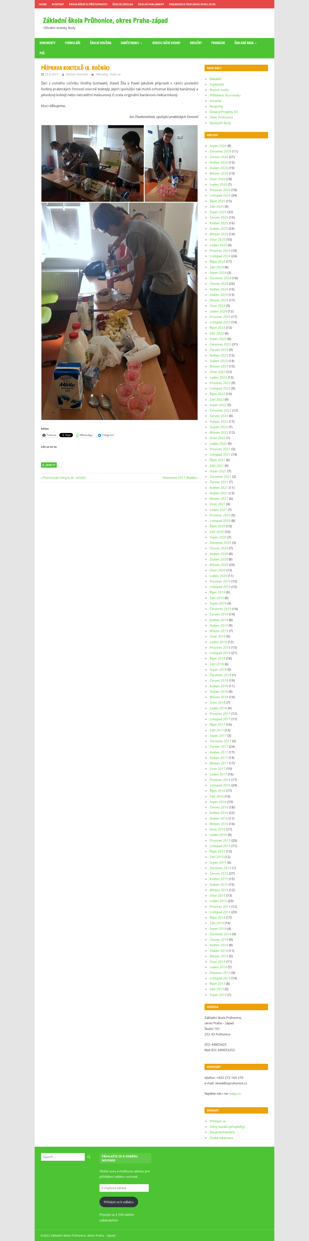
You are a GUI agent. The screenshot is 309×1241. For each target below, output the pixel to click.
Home (43, 4)
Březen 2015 (219, 890)
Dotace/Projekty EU (224, 112)
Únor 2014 (218, 961)
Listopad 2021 (220, 454)
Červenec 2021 (220, 476)
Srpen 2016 (218, 802)
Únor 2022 (218, 438)
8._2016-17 (48, 465)
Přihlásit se (218, 1121)
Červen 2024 (219, 283)
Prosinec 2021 (220, 449)
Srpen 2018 (218, 669)
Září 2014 (217, 923)
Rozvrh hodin (219, 90)
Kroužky (196, 43)
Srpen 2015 (218, 862)
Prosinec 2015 (220, 840)
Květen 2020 (219, 554)
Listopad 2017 (220, 719)
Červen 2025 (219, 217)
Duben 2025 (219, 228)
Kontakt (58, 4)
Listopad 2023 (220, 322)
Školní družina (100, 43)
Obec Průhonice (221, 117)
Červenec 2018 (220, 675)
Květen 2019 (219, 620)
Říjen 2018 (217, 658)
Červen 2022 (219, 416)
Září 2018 (217, 664)
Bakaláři (216, 79)
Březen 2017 (219, 763)
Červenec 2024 (220, 278)
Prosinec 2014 (220, 906)
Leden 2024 (218, 311)
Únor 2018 (218, 702)
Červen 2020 (219, 548)
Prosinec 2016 (220, 780)
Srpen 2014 (218, 928)
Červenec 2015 (220, 868)
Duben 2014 (219, 950)
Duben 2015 (219, 884)
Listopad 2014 (220, 912)
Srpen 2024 (218, 272)
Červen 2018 (219, 680)
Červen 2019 (219, 614)
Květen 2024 (219, 289)
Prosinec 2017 (220, 713)
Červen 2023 (219, 350)
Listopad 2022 (220, 388)
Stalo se (115, 74)
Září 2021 (217, 465)
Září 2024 (217, 267)
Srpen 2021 (218, 471)
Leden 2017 (218, 774)
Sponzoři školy (220, 123)
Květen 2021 (219, 487)
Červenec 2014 (220, 934)
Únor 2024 (218, 305)
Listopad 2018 (220, 653)
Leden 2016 (218, 835)
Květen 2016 (219, 813)
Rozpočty (216, 106)
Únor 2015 (218, 895)
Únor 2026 (218, 179)
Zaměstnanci (130, 43)
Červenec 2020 (220, 542)
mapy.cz (234, 1093)
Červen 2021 (219, 482)
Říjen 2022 (217, 394)
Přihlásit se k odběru (118, 1202)
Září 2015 (217, 857)
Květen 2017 (219, 752)
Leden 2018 (218, 708)
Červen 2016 (219, 807)
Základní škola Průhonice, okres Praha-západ (105, 20)
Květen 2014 (219, 945)
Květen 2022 (219, 421)
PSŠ (42, 53)
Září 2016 (217, 796)
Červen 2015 (219, 873)
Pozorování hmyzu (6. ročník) (64, 477)
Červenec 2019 (220, 609)
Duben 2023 (219, 361)
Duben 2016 (219, 818)
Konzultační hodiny (166, 43)
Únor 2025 (218, 239)
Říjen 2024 (217, 261)
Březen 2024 (219, 300)
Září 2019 (217, 598)
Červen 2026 (219, 157)
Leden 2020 (218, 576)
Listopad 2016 (220, 785)
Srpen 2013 (218, 995)
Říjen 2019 (217, 592)
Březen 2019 (219, 631)
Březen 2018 (219, 697)
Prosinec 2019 (220, 581)
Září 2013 (217, 989)
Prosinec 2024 (220, 250)
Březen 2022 (219, 432)
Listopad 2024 (220, 256)
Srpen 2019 (218, 603)
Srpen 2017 (218, 735)
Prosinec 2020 (220, 515)
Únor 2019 (218, 636)
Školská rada (244, 43)
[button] (92, 163)
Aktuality (102, 74)
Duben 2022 (219, 427)
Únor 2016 (218, 829)
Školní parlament (151, 4)
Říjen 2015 (217, 851)
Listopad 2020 (220, 520)
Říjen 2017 (217, 724)
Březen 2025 (219, 234)
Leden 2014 (218, 967)
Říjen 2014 (217, 917)
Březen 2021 (219, 498)
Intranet (215, 101)
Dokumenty (47, 43)
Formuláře (73, 43)
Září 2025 (217, 206)
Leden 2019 (218, 642)
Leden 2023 (218, 377)
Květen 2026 (219, 162)
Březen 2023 (219, 366)
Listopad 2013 (220, 978)
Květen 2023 (219, 355)
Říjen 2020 (217, 526)
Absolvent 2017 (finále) (179, 477)
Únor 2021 (218, 504)
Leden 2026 (218, 184)
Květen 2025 (219, 223)
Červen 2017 (219, 746)
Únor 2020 (218, 570)
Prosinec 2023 (220, 317)
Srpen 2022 (218, 405)
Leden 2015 (218, 901)
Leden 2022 (218, 443)
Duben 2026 (219, 168)
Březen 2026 (219, 173)
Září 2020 (217, 532)
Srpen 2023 (218, 339)
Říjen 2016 (217, 790)
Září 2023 (217, 333)
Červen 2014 (219, 939)
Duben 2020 (219, 559)
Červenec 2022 (220, 410)
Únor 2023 (218, 372)
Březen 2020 (219, 565)
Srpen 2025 (218, 212)
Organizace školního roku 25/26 (192, 4)
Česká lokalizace (221, 1138)
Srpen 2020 (218, 537)
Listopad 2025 (220, 195)
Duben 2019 (219, 625)
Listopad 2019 (220, 587)
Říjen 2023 (217, 327)
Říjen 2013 (217, 983)
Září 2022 (217, 399)
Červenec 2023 (220, 344)
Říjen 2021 (217, 460)
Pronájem (218, 43)
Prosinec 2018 (220, 647)
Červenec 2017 (220, 741)
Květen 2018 (219, 686)
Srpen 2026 (218, 146)
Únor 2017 (218, 768)
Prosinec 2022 (220, 383)
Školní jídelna (122, 4)
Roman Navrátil (77, 74)
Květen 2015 (219, 879)
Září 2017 (217, 730)
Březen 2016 (219, 824)
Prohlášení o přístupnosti (88, 4)
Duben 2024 (219, 295)
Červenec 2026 (220, 151)
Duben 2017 (219, 758)
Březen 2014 (219, 956)
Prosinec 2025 (220, 190)
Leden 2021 (218, 510)
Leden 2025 (218, 245)
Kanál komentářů (222, 1132)
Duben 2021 (219, 493)
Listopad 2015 (220, 846)
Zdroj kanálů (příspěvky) (227, 1126)
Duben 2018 (219, 691)
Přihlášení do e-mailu (225, 95)
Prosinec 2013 (220, 973)
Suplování (217, 84)
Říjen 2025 (217, 201)
